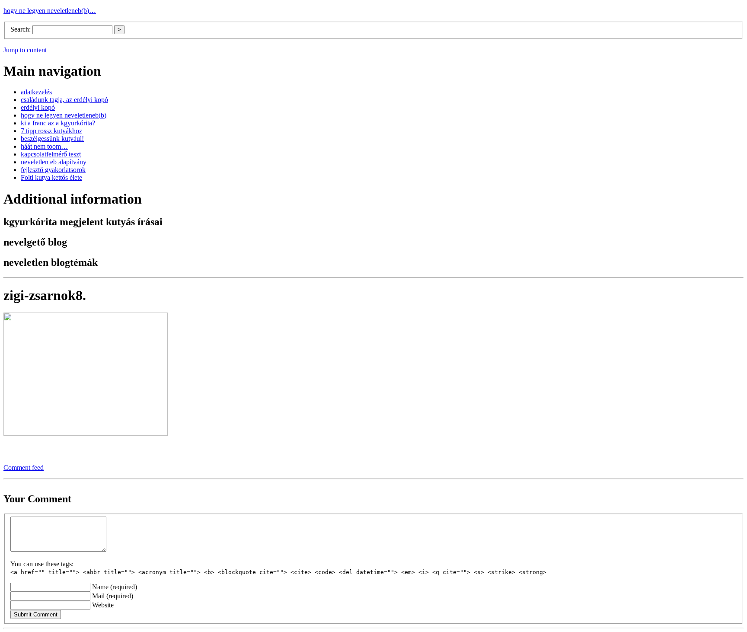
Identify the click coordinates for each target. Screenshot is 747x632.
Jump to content (25, 50)
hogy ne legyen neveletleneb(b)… (49, 10)
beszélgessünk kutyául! (52, 138)
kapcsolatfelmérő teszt (51, 154)
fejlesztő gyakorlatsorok (53, 169)
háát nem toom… (44, 146)
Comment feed (23, 467)
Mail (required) (112, 596)
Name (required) (114, 587)
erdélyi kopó (38, 107)
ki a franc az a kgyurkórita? (58, 123)
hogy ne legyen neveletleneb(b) (63, 115)
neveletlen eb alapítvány (53, 162)
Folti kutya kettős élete (51, 177)
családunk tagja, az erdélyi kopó (64, 99)
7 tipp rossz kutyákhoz (51, 130)
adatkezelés (36, 92)
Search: (21, 29)
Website (103, 605)
